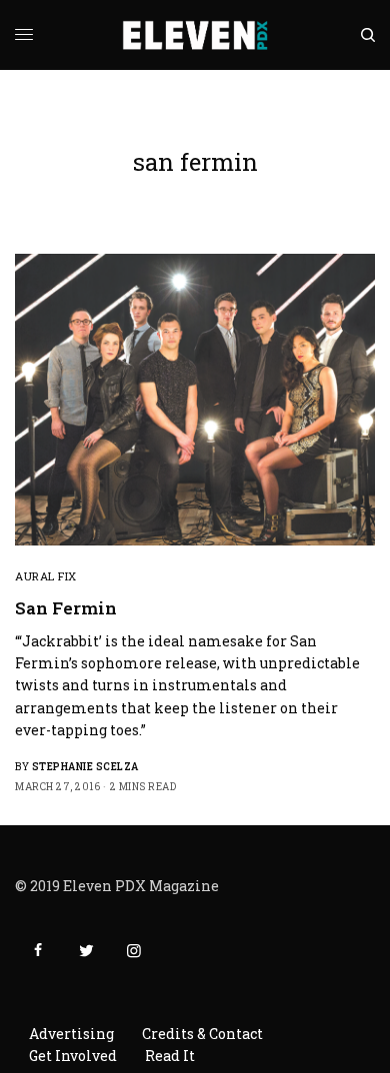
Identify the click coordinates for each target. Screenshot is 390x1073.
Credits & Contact (202, 1033)
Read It (170, 1055)
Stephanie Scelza (85, 766)
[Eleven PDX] (195, 35)
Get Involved (73, 1055)
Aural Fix (46, 575)
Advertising (71, 1033)
